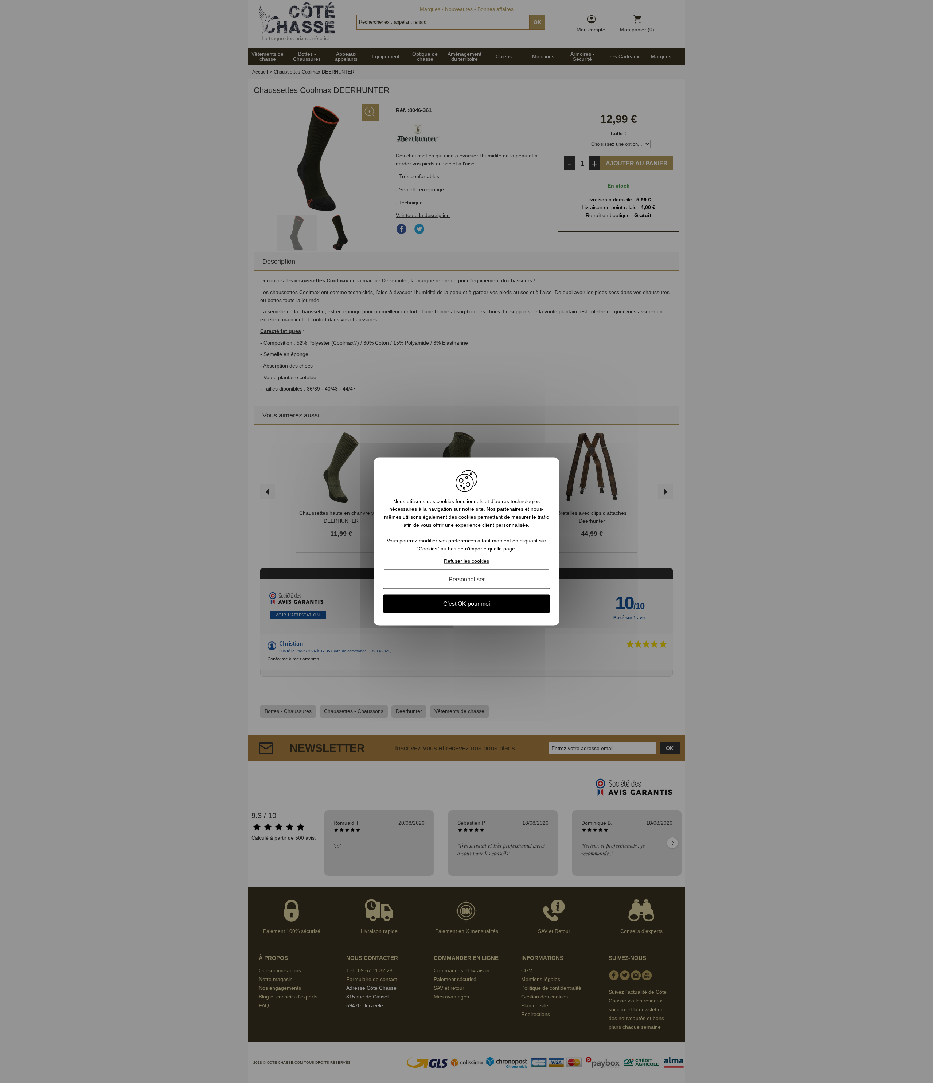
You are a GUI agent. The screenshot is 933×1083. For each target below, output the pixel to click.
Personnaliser (467, 579)
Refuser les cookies (466, 561)
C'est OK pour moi (466, 604)
